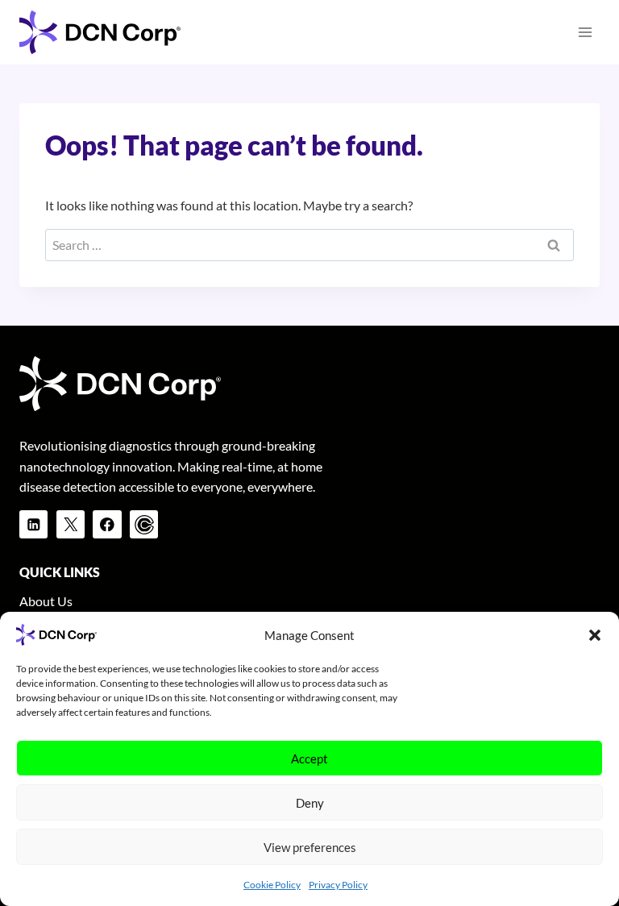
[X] (70, 524)
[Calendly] (144, 524)
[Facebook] (107, 524)
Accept (309, 758)
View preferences (310, 847)
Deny (310, 803)
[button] (595, 635)
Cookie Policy (272, 885)
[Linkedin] (33, 524)
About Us (46, 601)
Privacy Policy (338, 885)
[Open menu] (585, 31)
